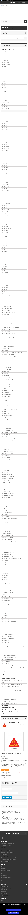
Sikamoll (5, 207)
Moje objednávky (4, 886)
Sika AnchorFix (6, 100)
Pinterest (21, 772)
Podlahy (5, 363)
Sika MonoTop (6, 209)
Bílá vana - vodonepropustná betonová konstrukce (13, 344)
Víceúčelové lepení (7, 491)
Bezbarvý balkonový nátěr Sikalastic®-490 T (12, 686)
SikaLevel (5, 192)
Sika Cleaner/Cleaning (7, 114)
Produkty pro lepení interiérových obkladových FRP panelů (13, 668)
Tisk (4, 777)
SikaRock (5, 245)
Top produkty (6, 644)
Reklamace (3, 873)
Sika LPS (5, 199)
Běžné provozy (6, 373)
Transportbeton (6, 316)
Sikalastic (5, 188)
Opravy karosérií (6, 602)
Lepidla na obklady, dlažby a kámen (10, 518)
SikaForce (5, 161)
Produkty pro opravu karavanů (8, 707)
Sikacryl (5, 125)
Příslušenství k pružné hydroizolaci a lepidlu (12, 692)
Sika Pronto (5, 232)
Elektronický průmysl (7, 369)
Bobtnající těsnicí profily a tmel (9, 665)
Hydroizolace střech (7, 463)
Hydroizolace (6, 516)
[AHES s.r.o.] (14, 11)
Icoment (5, 53)
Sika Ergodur (6, 140)
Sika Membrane (6, 203)
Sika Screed (5, 249)
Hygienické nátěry (7, 459)
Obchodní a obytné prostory (8, 386)
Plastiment (5, 60)
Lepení (4, 489)
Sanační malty (6, 348)
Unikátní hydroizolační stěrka (9, 653)
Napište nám (12, 2)
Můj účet (3, 884)
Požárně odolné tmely (7, 442)
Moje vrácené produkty (6, 888)
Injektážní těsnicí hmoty (8, 413)
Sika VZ (5, 291)
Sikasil (4, 257)
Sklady (4, 381)
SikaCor (5, 119)
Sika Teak (5, 270)
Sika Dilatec (5, 133)
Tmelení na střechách (7, 428)
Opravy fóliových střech (8, 478)
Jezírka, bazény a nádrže (8, 533)
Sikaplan (5, 222)
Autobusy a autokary (7, 623)
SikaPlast (5, 224)
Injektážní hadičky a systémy (9, 417)
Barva (3, 791)
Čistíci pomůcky (6, 64)
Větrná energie (6, 640)
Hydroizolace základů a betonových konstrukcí (12, 529)
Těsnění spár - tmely (7, 421)
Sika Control (5, 117)
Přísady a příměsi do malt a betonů (10, 407)
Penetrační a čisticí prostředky (9, 438)
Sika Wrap (5, 297)
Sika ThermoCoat (6, 274)
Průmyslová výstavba (7, 308)
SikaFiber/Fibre (6, 148)
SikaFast (5, 142)
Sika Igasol (5, 178)
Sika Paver (5, 217)
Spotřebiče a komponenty (8, 590)
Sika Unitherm (6, 287)
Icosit (4, 56)
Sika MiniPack (6, 205)
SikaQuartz (5, 575)
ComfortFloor (6, 365)
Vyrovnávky (5, 514)
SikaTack (5, 266)
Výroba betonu (6, 314)
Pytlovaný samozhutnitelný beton (10, 325)
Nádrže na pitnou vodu (7, 539)
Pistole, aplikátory (7, 68)
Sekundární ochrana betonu (8, 335)
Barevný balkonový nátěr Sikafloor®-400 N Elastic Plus (12, 681)
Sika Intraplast (6, 186)
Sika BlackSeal (6, 102)
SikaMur (5, 213)
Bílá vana (5, 527)
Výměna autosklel (7, 600)
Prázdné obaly (6, 72)
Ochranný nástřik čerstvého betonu (10, 337)
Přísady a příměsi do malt (8, 354)
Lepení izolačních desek (8, 495)
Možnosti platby (4, 875)
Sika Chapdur (6, 175)
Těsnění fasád (6, 424)
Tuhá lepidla (5, 506)
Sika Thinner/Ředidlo (7, 276)
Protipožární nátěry (7, 455)
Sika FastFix (5, 144)
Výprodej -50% (5, 674)
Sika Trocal (5, 285)
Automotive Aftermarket (8, 598)
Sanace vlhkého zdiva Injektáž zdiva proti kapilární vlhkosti (13, 647)
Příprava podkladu (7, 554)
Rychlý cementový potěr (8, 659)
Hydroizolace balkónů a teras (9, 543)
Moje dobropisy (4, 889)
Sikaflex (5, 156)
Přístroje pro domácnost (8, 592)
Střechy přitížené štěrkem (8, 468)
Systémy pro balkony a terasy (8, 678)
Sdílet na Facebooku (6, 775)
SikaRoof (5, 247)
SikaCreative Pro (6, 571)
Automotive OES (6, 606)
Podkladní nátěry (6, 497)
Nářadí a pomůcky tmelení (8, 440)
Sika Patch (5, 215)
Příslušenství (6, 62)
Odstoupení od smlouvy (6, 872)
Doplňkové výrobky (7, 522)
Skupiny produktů (6, 457)
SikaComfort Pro (6, 566)
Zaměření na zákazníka (8, 583)
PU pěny (5, 436)
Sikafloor (5, 159)
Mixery (4, 66)
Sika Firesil (5, 150)
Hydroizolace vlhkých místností (9, 541)
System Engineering (7, 585)
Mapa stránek (4, 880)
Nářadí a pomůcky (6, 713)
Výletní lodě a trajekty (7, 636)
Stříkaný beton (6, 320)
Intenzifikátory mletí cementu (9, 312)
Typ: (2, 758)
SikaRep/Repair (6, 243)
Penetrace (5, 510)
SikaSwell (5, 264)
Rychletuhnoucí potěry (7, 512)
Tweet (4, 772)
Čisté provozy (6, 371)
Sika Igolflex (5, 180)
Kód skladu (3, 756)
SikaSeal (5, 251)
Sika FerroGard (6, 146)
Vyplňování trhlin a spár (8, 430)
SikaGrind (5, 169)
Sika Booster (6, 108)
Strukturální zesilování (7, 358)
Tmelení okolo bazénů (7, 447)
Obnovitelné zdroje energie (8, 638)
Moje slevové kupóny (5, 895)
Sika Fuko (5, 163)
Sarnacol (5, 85)
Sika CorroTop (6, 121)
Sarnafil (4, 87)
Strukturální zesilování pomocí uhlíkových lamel (12, 501)
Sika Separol (5, 255)
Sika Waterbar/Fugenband (8, 295)
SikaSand (5, 577)
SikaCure (5, 127)
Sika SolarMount (6, 260)
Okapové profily (6, 701)
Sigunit (4, 93)
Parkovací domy (6, 384)
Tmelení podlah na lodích (8, 445)
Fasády (4, 461)
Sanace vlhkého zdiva (7, 419)
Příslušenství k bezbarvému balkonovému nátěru (13, 688)
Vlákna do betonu (6, 342)
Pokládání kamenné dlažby (8, 400)
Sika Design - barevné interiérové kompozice (12, 558)
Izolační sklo (5, 615)
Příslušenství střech (7, 480)
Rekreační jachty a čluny (8, 634)
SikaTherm (5, 272)
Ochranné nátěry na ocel (8, 453)
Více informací (25, 905)
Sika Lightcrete (6, 194)
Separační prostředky (7, 323)
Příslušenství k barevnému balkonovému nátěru (12, 684)
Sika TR (5, 281)
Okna (4, 611)
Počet (3, 787)
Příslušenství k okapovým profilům (10, 703)
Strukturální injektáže (7, 415)
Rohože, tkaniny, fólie (7, 74)
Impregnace (5, 339)
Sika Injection (6, 184)
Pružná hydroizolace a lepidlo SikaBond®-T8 (12, 690)
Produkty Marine (5, 705)
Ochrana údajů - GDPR (6, 877)
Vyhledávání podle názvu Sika (8, 49)
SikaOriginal (5, 562)
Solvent (4, 299)
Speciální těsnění (6, 434)
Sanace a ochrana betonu (8, 346)
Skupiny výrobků (6, 392)
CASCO (5, 51)
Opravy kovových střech (8, 474)
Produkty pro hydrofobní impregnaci (10, 711)
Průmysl (5, 581)
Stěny (4, 388)
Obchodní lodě (6, 632)
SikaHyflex (5, 173)
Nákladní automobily (7, 625)
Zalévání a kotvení (7, 394)
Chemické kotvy (6, 503)
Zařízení (5, 594)
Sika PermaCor (6, 220)
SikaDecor (5, 131)
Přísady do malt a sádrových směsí (10, 409)
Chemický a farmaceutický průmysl (10, 379)
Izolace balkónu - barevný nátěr (9, 657)
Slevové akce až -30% (6, 676)
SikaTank (5, 268)
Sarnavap (5, 89)
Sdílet (9, 772)
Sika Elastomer (6, 138)
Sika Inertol (5, 182)
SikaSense (5, 253)
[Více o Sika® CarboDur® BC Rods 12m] (4, 725)
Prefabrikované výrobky (8, 318)
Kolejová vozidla (6, 627)
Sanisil (4, 81)
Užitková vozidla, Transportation (9, 621)
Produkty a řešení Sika (7, 302)
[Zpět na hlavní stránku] (2, 38)
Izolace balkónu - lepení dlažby (9, 655)
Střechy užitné (6, 472)
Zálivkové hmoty (6, 396)
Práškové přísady (6, 331)
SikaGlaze (5, 167)
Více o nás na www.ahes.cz (7, 879)
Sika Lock (5, 196)
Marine (4, 630)
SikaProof (5, 234)
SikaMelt (5, 201)
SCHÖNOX (4, 671)
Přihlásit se (24, 2)
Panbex (4, 58)
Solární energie (6, 642)
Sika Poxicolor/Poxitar (7, 228)
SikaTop (5, 278)
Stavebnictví (5, 304)
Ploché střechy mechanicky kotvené (10, 466)
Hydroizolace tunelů (7, 531)
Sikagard (5, 165)
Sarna (4, 83)
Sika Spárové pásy (7, 262)
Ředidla (4, 77)
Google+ (15, 772)
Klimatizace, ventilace (7, 596)
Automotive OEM (6, 604)
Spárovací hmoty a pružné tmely (9, 697)
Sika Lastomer (6, 190)
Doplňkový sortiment (7, 329)
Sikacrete (5, 123)
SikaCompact (6, 573)
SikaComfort (5, 564)
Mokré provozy (6, 375)
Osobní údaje (4, 893)
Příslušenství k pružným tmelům (9, 699)
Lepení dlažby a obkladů (8, 508)
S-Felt (4, 91)
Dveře (4, 613)
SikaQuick (5, 236)
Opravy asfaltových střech (8, 476)
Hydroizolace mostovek (8, 535)
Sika (4, 96)
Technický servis (6, 588)
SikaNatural (5, 560)
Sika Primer (5, 230)
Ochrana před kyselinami (8, 451)
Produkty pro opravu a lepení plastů (9, 709)
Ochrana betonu (6, 350)
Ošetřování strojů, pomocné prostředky (11, 327)
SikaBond (5, 104)
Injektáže (5, 360)
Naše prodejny (4, 866)
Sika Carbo (5, 110)
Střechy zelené (6, 470)
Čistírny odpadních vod (8, 537)
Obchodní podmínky (5, 870)
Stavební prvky (6, 619)
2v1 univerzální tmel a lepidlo (9, 651)
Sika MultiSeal (6, 211)
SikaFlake (5, 579)
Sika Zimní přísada (7, 663)
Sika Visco (5, 289)
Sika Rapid (5, 238)
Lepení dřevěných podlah (8, 390)
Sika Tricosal (6, 283)
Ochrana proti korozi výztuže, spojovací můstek (12, 352)
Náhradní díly (6, 70)
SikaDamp (5, 129)
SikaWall (5, 293)
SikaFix (4, 154)
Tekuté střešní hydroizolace (8, 482)
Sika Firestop (6, 152)
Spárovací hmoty (6, 520)
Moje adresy (3, 891)
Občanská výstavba (7, 306)
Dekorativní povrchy (7, 367)
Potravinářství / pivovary (8, 377)
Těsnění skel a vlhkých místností (10, 432)
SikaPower (5, 226)
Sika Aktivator (6, 98)
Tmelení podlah (6, 426)
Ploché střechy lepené (7, 484)
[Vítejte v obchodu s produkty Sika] (14, 0)
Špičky (4, 79)
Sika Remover (6, 241)
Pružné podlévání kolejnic (8, 398)
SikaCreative (5, 569)
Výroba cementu (6, 310)
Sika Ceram (5, 112)
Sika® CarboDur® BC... (14, 722)
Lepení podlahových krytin (8, 493)
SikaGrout (5, 171)
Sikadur (4, 135)
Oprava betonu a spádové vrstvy (9, 695)
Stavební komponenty (7, 609)
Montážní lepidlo (6, 661)
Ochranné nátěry (6, 449)
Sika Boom (5, 106)
